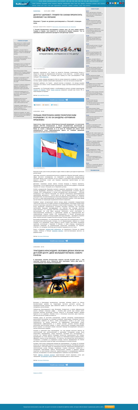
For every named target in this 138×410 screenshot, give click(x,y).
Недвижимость (57, 5)
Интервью (75, 5)
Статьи (80, 5)
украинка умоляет (57, 231)
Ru (120, 1)
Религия (34, 5)
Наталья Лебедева (43, 236)
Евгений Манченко (43, 95)
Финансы (54, 3)
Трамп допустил (56, 90)
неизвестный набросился (53, 229)
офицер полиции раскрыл (46, 355)
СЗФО (67, 1)
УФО (82, 1)
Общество (60, 3)
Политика (38, 3)
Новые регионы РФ (94, 1)
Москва (44, 1)
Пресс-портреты (86, 5)
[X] (54, 104)
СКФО (79, 1)
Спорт (76, 3)
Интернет (94, 3)
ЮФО (76, 1)
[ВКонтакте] (37, 104)
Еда (79, 3)
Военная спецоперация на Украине (64, 26)
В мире (33, 3)
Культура (103, 3)
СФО (85, 1)
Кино (45, 5)
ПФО (73, 1)
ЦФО (70, 1)
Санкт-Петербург (61, 1)
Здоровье (83, 3)
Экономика (44, 3)
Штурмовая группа (46, 356)
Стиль (49, 5)
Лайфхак (70, 5)
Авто (99, 3)
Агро (42, 5)
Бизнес (49, 3)
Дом (52, 5)
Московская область (52, 1)
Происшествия (66, 3)
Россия (40, 1)
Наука (72, 3)
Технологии (88, 3)
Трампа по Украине (39, 90)
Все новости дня (95, 170)
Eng (123, 1)
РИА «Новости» (44, 77)
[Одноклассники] (46, 104)
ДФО (88, 1)
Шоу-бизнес (64, 5)
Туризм (38, 5)
